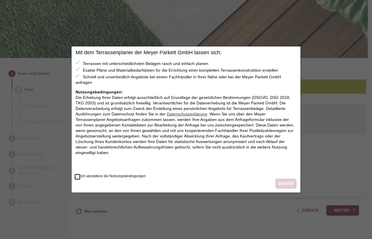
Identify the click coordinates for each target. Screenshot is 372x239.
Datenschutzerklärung (187, 114)
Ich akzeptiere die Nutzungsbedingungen (113, 176)
